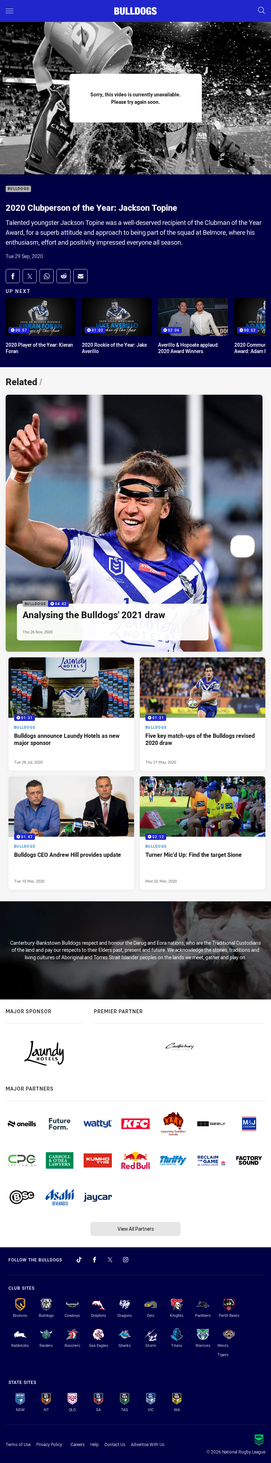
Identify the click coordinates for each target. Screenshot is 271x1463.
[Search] (261, 10)
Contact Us (114, 1444)
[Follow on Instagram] (125, 1259)
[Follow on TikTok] (79, 1259)
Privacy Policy (49, 1444)
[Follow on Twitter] (110, 1259)
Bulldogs (18, 189)
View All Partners (136, 1228)
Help (94, 1444)
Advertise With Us (147, 1444)
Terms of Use (18, 1444)
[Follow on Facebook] (94, 1259)
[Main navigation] (9, 11)
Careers (78, 1444)
